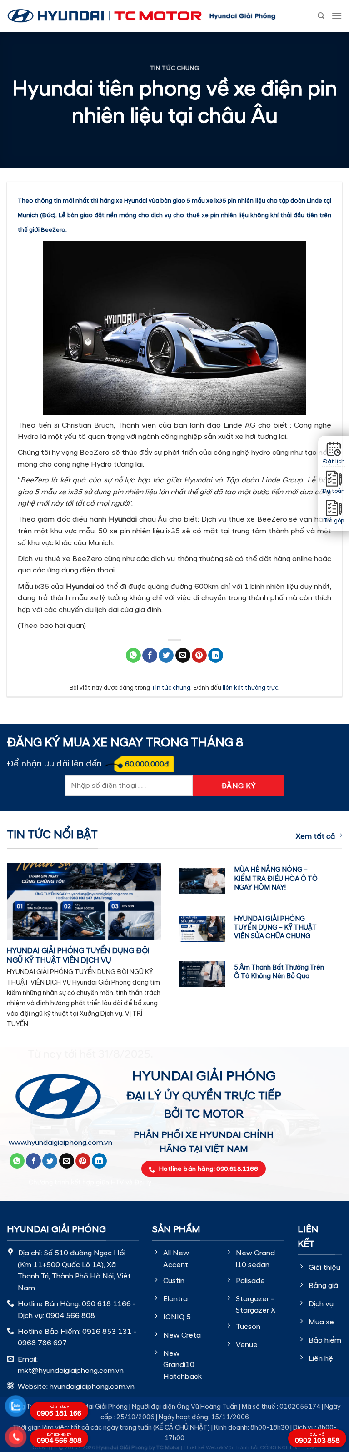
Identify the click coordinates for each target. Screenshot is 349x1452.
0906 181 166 (59, 1411)
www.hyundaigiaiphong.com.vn (60, 1142)
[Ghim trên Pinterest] (199, 655)
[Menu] (336, 16)
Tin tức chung (174, 68)
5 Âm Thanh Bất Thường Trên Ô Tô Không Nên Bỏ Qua (279, 971)
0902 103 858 (317, 1438)
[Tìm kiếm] (321, 16)
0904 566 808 (59, 1439)
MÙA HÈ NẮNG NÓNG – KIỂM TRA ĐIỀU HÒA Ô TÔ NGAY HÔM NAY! (276, 878)
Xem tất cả (315, 836)
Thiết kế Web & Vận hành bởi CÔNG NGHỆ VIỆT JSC (250, 1447)
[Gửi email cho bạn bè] (182, 655)
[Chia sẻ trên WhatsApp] (133, 655)
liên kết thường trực (250, 687)
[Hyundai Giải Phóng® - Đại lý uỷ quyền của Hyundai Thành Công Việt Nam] (104, 16)
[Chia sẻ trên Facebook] (149, 655)
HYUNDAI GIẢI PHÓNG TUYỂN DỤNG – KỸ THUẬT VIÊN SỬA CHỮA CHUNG (275, 927)
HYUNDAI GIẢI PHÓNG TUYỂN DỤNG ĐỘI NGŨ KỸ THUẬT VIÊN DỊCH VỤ (78, 955)
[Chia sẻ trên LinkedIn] (215, 655)
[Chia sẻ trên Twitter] (166, 655)
